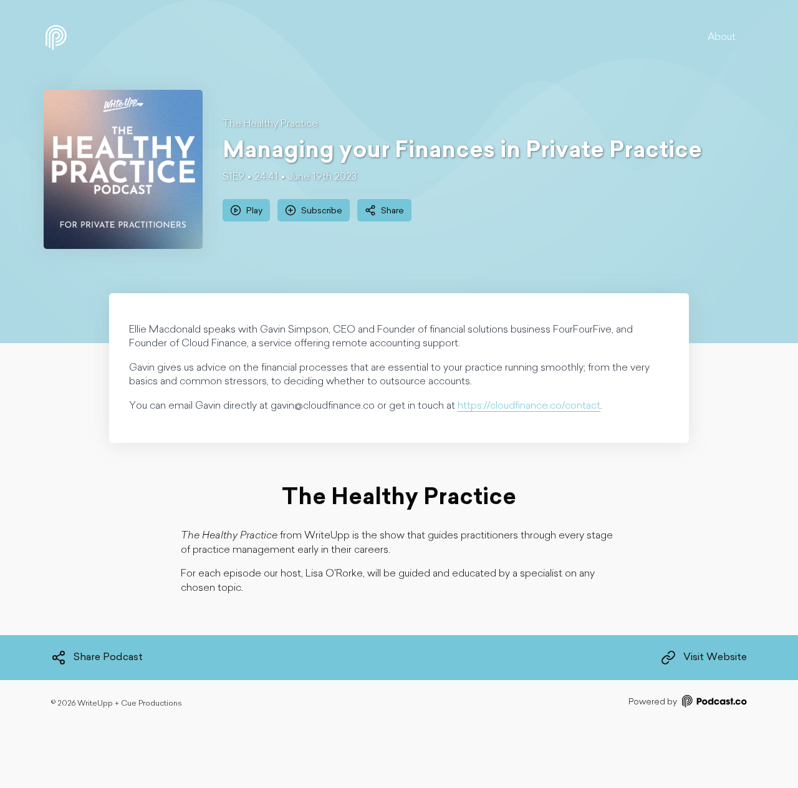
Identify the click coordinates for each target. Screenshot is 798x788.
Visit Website (715, 658)
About (722, 37)
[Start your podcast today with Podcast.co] (713, 703)
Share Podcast (108, 658)
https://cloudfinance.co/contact (529, 406)
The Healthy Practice (270, 124)
